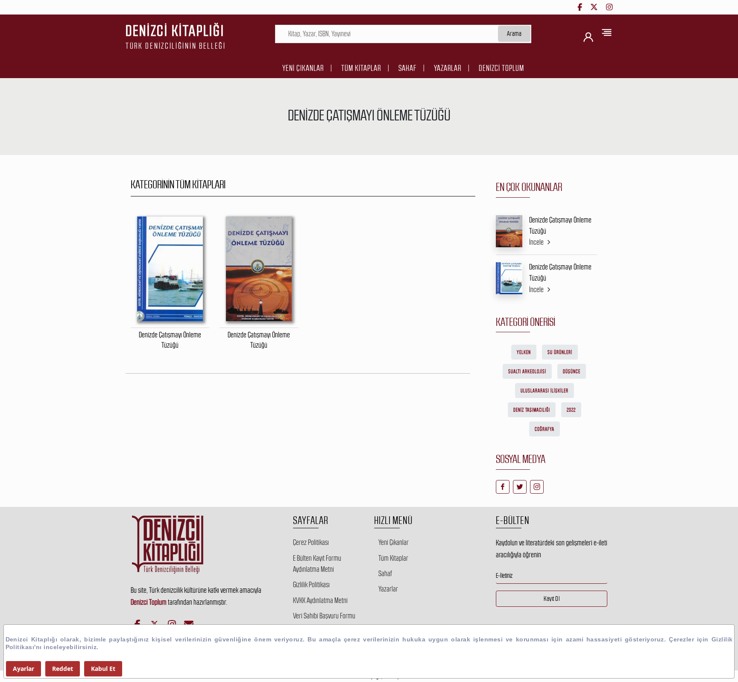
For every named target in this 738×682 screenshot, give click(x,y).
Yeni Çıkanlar (303, 68)
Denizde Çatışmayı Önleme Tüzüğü (560, 225)
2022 (571, 410)
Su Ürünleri (560, 352)
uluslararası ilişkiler (544, 391)
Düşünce (571, 372)
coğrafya (544, 429)
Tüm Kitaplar (361, 68)
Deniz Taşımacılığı (531, 410)
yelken (524, 352)
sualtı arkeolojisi (527, 372)
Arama (514, 33)
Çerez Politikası (311, 542)
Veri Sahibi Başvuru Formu (324, 616)
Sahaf (407, 68)
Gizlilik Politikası (311, 584)
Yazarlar (447, 68)
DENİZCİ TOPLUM (501, 68)
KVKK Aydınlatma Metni (320, 600)
